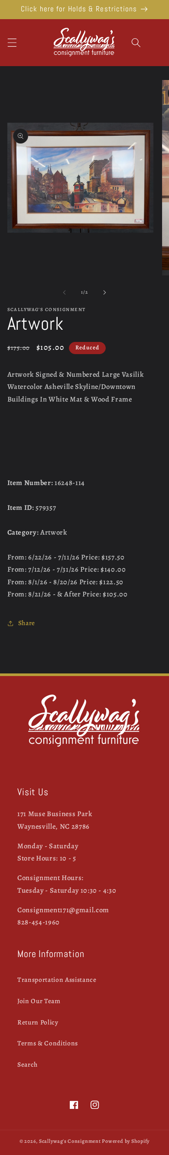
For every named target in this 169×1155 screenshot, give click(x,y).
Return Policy (37, 1022)
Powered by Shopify (126, 1141)
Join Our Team (39, 1000)
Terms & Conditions (47, 1043)
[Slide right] (104, 292)
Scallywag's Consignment (70, 1141)
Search (27, 1064)
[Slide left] (64, 292)
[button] (11, 42)
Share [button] (26, 622)
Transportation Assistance (57, 979)
